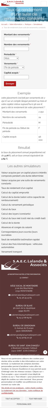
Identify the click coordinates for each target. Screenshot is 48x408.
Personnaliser (24, 404)
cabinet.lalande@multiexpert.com (25, 295)
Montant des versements (17, 34)
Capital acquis (11, 73)
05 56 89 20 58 (25, 338)
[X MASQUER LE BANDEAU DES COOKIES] (45, 352)
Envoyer (10, 83)
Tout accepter (12, 399)
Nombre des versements (16, 44)
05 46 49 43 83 (25, 298)
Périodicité (9, 54)
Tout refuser (35, 399)
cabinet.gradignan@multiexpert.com (25, 335)
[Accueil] (24, 265)
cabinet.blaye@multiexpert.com (25, 315)
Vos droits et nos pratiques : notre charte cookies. (22, 388)
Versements (10, 63)
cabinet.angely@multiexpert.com (25, 355)
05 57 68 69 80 (25, 318)
